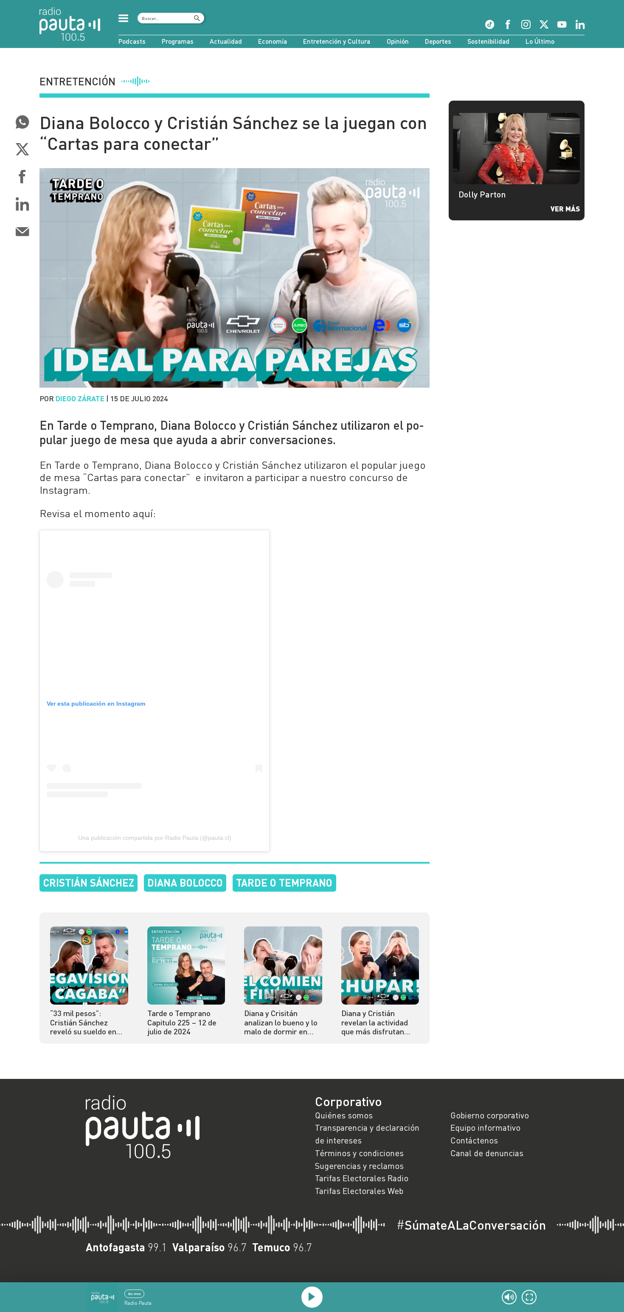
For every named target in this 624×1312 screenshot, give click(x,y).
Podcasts (132, 41)
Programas (178, 41)
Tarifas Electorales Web (359, 1190)
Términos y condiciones (359, 1153)
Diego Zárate (80, 398)
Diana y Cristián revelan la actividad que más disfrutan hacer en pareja (374, 1022)
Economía (272, 41)
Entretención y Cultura (336, 41)
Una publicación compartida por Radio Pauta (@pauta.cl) (154, 837)
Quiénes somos (344, 1115)
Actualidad (226, 41)
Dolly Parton (482, 194)
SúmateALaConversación (471, 1225)
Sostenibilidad (488, 41)
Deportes (438, 41)
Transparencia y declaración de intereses (367, 1133)
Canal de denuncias (486, 1153)
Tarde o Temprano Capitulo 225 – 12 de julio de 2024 (181, 1022)
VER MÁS (565, 208)
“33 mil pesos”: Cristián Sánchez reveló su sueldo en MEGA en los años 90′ (86, 1022)
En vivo (134, 1294)
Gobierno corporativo (489, 1115)
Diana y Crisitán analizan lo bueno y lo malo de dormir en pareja (281, 1022)
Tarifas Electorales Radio (361, 1178)
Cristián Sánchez (88, 882)
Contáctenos (474, 1140)
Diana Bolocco (185, 882)
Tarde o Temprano (284, 882)
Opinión (398, 41)
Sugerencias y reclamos (359, 1165)
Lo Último (540, 41)
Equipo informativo (485, 1127)
